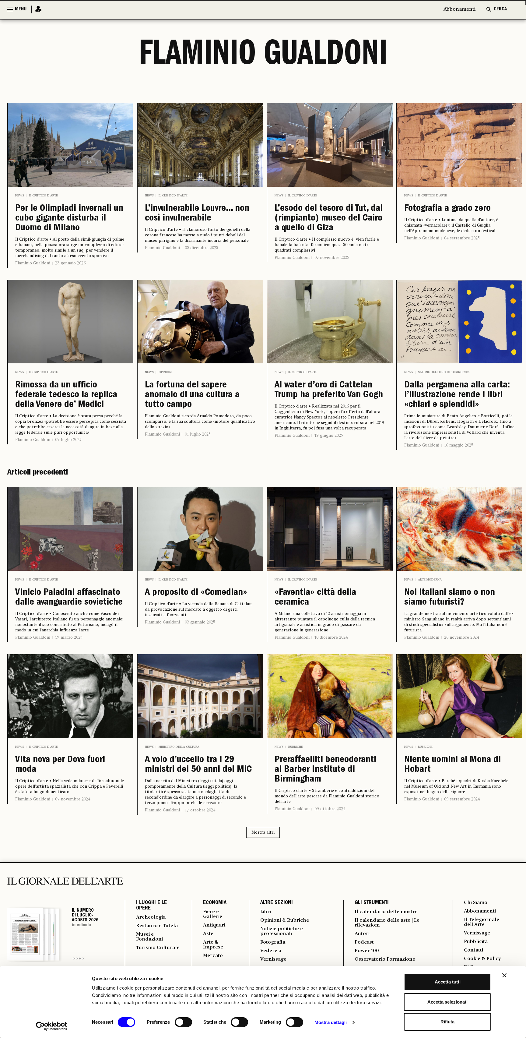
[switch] (183, 1022)
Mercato (213, 955)
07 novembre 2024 (72, 799)
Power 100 (367, 950)
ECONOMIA (214, 903)
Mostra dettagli (330, 1022)
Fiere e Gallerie (212, 914)
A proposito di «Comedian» (196, 593)
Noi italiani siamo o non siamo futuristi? (449, 598)
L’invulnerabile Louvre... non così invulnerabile (197, 214)
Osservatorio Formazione (385, 959)
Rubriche (295, 746)
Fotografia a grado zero (447, 209)
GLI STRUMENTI (372, 903)
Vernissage (273, 959)
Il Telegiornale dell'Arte (481, 922)
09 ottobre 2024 (329, 809)
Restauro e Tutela (157, 925)
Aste (208, 933)
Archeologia (151, 917)
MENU (20, 9)
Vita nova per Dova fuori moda (60, 765)
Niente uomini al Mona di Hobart (452, 765)
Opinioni (165, 372)
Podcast (364, 942)
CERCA (500, 9)
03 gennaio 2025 (200, 622)
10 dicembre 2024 (331, 637)
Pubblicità (476, 941)
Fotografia (272, 942)
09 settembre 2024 (462, 799)
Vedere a (270, 950)
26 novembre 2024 (461, 637)
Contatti (473, 950)
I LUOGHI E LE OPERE (151, 905)
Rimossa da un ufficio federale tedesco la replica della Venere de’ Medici (66, 395)
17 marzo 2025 (68, 637)
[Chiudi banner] (504, 975)
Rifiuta (447, 1021)
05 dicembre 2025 (201, 248)
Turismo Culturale (158, 947)
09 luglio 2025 (68, 440)
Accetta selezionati (447, 1001)
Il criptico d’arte (43, 195)
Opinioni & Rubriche (284, 920)
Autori (362, 933)
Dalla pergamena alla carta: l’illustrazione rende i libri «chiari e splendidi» (457, 395)
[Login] (36, 9)
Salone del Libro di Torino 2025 (443, 372)
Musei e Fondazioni (149, 937)
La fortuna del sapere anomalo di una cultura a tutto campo (192, 395)
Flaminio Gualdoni (32, 263)
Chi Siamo (475, 902)
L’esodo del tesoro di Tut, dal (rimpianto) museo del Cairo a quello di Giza (329, 218)
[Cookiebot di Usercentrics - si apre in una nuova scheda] (51, 1026)
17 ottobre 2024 (200, 810)
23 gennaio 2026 (70, 263)
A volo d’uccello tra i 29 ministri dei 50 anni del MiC (198, 765)
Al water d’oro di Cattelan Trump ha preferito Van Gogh (329, 390)
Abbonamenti (459, 9)
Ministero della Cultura (179, 746)
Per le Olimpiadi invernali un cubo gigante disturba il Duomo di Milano (69, 218)
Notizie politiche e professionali (281, 931)
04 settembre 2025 (462, 238)
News (19, 195)
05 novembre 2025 (331, 258)
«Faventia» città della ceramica (315, 598)
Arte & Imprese (213, 945)
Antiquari (214, 925)
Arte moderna (430, 579)
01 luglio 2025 (198, 434)
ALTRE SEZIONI (276, 903)
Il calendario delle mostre (386, 911)
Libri (265, 911)
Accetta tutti (448, 981)
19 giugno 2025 (328, 435)
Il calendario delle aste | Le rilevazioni (387, 923)
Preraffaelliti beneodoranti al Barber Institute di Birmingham (325, 770)
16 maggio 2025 (458, 445)
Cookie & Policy (482, 958)
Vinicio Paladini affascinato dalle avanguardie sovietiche (69, 598)
